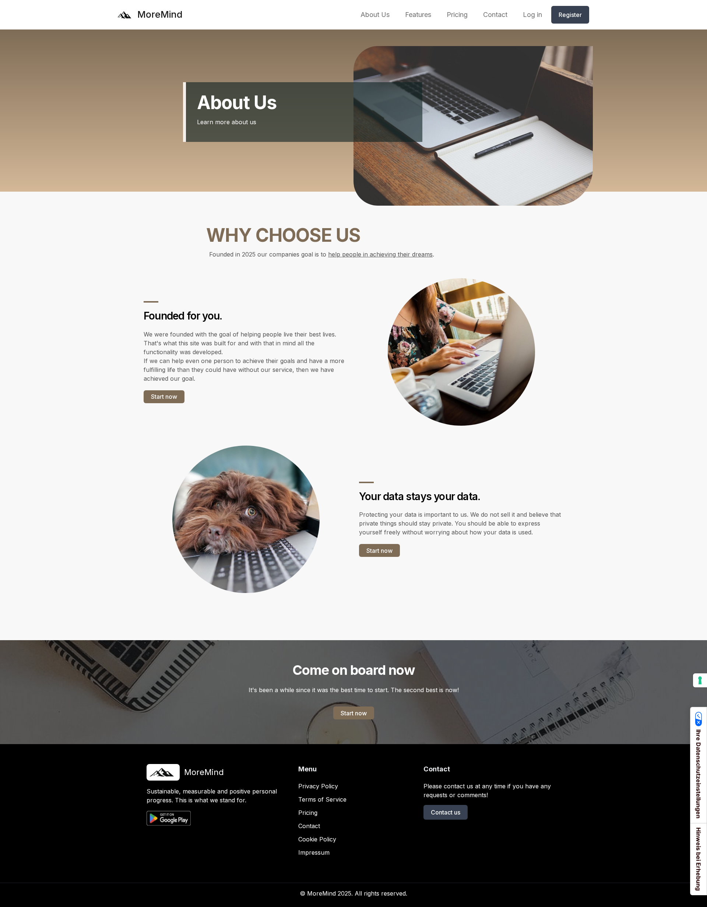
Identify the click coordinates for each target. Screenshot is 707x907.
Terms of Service (322, 799)
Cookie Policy (317, 839)
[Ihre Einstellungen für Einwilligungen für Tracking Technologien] (700, 680)
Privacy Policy (318, 786)
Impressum (314, 852)
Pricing (307, 812)
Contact (309, 826)
